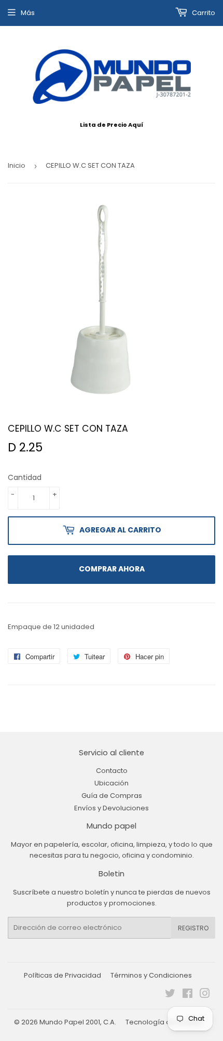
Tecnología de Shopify (164, 1022)
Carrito (202, 13)
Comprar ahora (112, 569)
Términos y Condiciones (151, 975)
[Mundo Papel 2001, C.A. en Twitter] (170, 995)
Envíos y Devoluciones (111, 808)
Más (28, 13)
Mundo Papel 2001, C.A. (77, 1022)
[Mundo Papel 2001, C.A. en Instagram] (205, 995)
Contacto (112, 771)
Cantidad (24, 477)
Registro (193, 928)
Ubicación (111, 783)
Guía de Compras (111, 795)
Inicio (16, 165)
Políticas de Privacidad (62, 975)
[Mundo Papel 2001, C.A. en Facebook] (187, 995)
